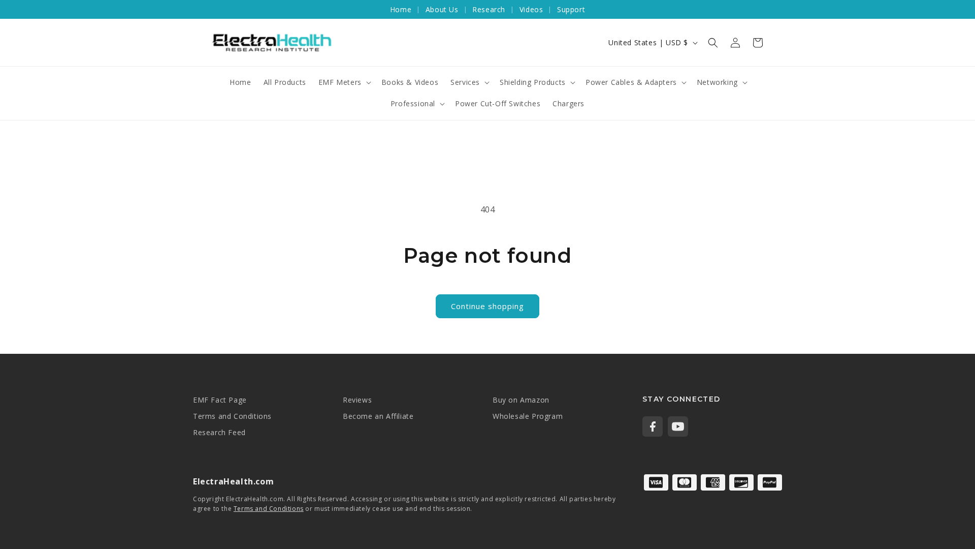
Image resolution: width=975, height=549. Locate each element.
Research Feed (219, 432)
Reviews (357, 400)
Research (488, 9)
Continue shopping (487, 306)
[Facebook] (652, 426)
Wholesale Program (528, 416)
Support (571, 9)
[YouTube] (678, 426)
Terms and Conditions (232, 416)
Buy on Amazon (521, 400)
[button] (713, 43)
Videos (531, 9)
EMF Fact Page (220, 400)
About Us (442, 9)
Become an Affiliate (378, 416)
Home (400, 9)
